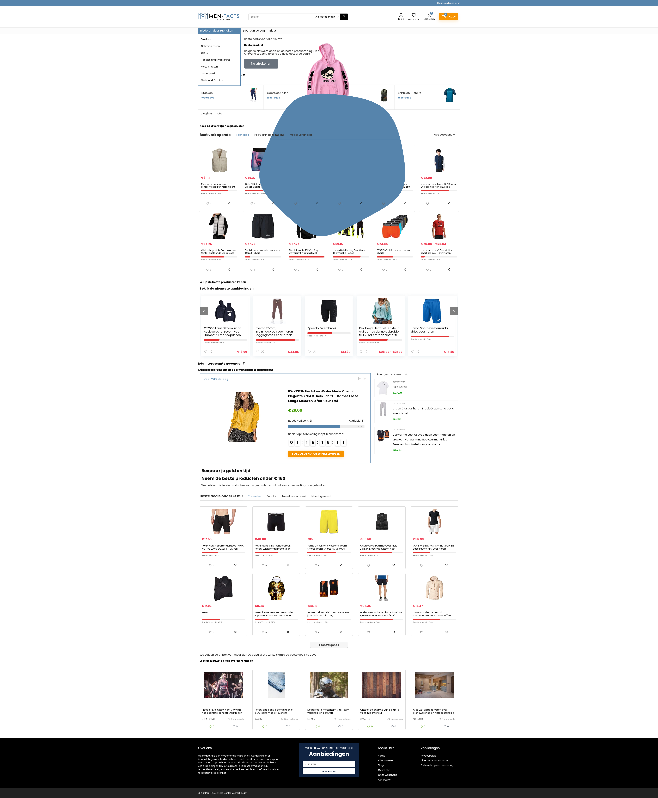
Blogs (273, 31)
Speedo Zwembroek (270, 328)
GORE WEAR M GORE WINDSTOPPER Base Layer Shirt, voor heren (433, 547)
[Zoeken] (344, 17)
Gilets (204, 53)
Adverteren (384, 779)
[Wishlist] (414, 15)
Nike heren (400, 387)
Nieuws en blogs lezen (448, 3)
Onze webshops (387, 775)
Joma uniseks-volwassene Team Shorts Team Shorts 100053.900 (327, 547)
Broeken (206, 39)
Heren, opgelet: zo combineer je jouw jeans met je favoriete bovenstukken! (274, 713)
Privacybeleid (428, 755)
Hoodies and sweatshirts (215, 60)
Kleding (258, 718)
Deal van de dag (254, 31)
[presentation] (204, 311)
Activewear (399, 381)
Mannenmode (208, 718)
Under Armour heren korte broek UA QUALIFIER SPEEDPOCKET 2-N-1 (381, 614)
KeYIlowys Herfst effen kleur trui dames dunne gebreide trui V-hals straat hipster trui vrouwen (327, 333)
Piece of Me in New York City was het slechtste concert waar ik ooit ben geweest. (222, 713)
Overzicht (384, 770)
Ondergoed (208, 73)
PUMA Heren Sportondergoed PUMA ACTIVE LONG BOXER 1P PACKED (222, 547)
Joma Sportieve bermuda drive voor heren (377, 330)
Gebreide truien (210, 46)
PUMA (205, 612)
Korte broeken (209, 66)
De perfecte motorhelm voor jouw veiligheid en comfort (328, 711)
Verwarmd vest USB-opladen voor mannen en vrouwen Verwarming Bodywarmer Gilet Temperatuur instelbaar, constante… (424, 439)
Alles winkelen (386, 760)
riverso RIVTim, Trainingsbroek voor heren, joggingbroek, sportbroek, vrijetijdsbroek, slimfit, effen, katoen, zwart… (224, 335)
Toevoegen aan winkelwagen (316, 449)
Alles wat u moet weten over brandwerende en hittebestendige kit (433, 713)
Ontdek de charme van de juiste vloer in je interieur (379, 711)
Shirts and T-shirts (212, 80)
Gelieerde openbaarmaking (437, 765)
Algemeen (365, 718)
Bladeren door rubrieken (216, 31)
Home (381, 755)
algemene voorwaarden (435, 760)
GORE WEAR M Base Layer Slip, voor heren (428, 330)
